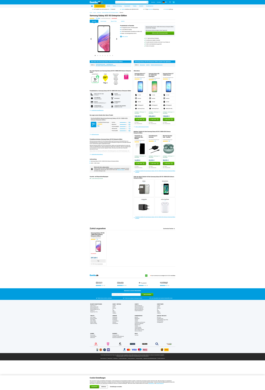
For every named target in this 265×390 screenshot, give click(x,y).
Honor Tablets (93, 317)
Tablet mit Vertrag (93, 323)
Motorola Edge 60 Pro (94, 308)
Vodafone (114, 313)
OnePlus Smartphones (139, 308)
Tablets (134, 6)
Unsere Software (93, 336)
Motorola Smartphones (139, 309)
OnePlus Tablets (93, 322)
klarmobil (114, 308)
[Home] (92, 6)
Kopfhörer (114, 322)
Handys (137, 304)
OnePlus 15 (92, 310)
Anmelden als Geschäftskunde (118, 336)
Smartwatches (115, 323)
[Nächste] (116, 39)
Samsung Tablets (93, 318)
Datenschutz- (151, 383)
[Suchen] (147, 2)
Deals (136, 333)
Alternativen (142, 64)
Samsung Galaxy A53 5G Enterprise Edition (110, 12)
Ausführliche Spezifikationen (97, 110)
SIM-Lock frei (125, 36)
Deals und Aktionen (138, 330)
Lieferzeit (136, 319)
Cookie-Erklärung (160, 383)
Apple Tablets (92, 319)
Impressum (115, 358)
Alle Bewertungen (95, 134)
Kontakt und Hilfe (161, 315)
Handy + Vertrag (116, 304)
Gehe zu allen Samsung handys (142, 126)
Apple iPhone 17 (93, 305)
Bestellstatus (137, 318)
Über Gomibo (92, 335)
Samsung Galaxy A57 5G (95, 309)
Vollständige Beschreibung (97, 154)
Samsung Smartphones (139, 306)
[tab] (95, 55)
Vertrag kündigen (138, 327)
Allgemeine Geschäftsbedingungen (149, 358)
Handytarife (127, 6)
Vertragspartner (160, 322)
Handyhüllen (114, 317)
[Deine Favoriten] (170, 2)
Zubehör (141, 6)
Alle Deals (136, 335)
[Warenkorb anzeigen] (173, 2)
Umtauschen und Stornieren (140, 322)
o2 (112, 309)
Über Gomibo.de (103, 358)
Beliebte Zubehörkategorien (157, 64)
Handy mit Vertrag (117, 6)
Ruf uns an (159, 317)
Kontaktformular (160, 318)
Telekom (114, 311)
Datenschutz (92, 337)
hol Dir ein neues (120, 169)
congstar (114, 305)
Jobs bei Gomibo (160, 321)
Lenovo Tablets (93, 321)
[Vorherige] (91, 39)
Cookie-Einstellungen (123, 358)
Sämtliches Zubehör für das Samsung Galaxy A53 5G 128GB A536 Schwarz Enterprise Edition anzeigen (155, 171)
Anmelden (159, 2)
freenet (113, 306)
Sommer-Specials (100, 6)
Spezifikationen (109, 64)
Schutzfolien (114, 318)
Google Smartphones (139, 310)
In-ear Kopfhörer (115, 321)
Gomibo (92, 333)
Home (91, 12)
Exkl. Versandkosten (138, 123)
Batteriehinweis (137, 324)
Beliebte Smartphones (96, 304)
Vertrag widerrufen (138, 328)
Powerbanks (114, 319)
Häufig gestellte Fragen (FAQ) (162, 319)
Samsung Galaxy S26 (94, 306)
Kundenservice (149, 6)
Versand (136, 321)
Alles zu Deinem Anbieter (139, 329)
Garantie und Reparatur (139, 323)
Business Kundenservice (116, 337)
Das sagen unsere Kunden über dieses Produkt (106, 65)
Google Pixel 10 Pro (94, 311)
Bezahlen (136, 317)
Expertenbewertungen (100, 64)
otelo (113, 310)
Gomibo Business (115, 335)
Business (114, 333)
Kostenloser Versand (138, 167)
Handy (108, 6)
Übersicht (121, 12)
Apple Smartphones (138, 305)
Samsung (99, 12)
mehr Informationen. (145, 356)
